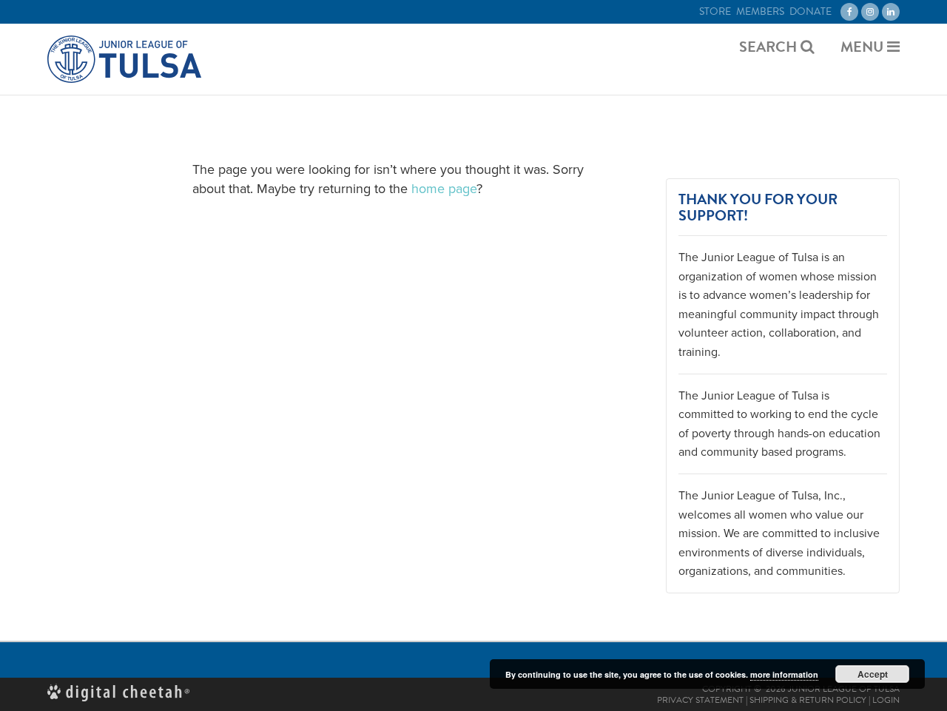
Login (886, 700)
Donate (810, 12)
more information (784, 674)
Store (715, 12)
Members (760, 12)
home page (443, 188)
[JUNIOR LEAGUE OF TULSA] (124, 59)
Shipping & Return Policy (807, 700)
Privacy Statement (700, 700)
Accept (872, 674)
